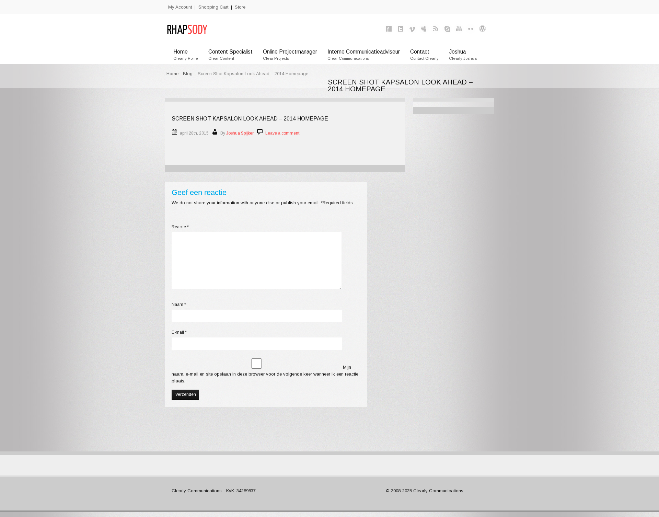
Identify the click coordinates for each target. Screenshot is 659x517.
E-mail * (179, 332)
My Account (180, 7)
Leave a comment (282, 133)
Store (240, 7)
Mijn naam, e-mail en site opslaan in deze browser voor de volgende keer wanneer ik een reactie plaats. (265, 374)
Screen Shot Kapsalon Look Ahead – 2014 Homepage (250, 119)
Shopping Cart (213, 7)
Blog (188, 73)
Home (172, 73)
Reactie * (180, 227)
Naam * (179, 304)
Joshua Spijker (240, 133)
